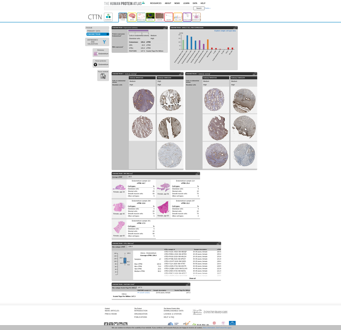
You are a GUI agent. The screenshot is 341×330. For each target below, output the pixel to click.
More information (209, 328)
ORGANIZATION (140, 314)
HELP (203, 3)
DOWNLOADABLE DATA (173, 311)
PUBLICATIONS (140, 317)
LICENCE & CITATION (172, 314)
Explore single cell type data (225, 31)
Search (199, 8)
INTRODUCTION (140, 311)
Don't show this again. (224, 328)
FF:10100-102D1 (143, 293)
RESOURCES (156, 3)
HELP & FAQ (169, 317)
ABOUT (168, 3)
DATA (195, 3)
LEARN (186, 3)
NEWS (177, 3)
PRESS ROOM (111, 314)
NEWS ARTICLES (112, 311)
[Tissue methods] (103, 76)
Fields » (207, 8)
